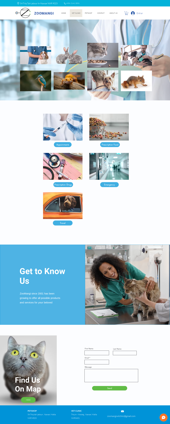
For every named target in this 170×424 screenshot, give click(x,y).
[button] (126, 13)
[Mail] (122, 411)
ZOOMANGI (44, 13)
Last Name (117, 349)
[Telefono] (65, 3)
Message (88, 367)
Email (87, 358)
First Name (89, 348)
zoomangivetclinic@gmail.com (121, 416)
